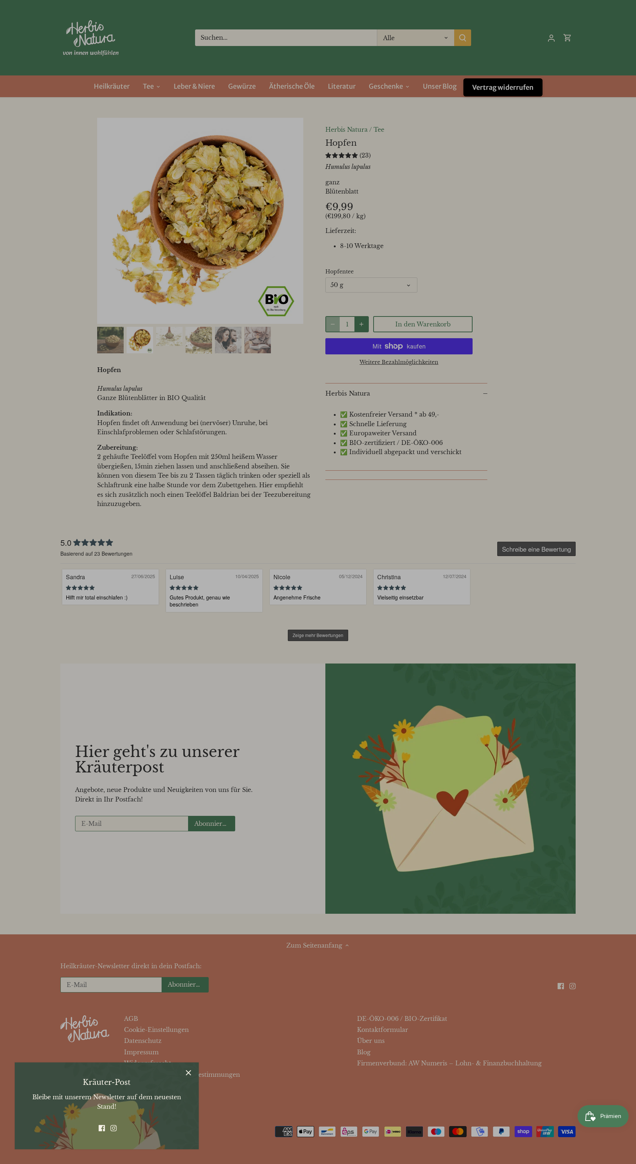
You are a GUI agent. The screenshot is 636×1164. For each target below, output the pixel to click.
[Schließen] (188, 1073)
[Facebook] (102, 1128)
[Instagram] (113, 1128)
